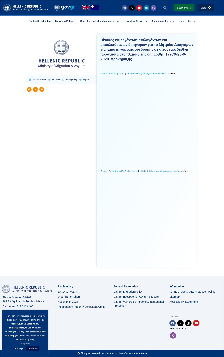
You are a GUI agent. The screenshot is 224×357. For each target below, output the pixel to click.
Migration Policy (64, 21)
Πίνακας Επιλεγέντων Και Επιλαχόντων (119, 171)
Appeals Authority (161, 21)
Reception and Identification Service (100, 21)
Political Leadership (40, 21)
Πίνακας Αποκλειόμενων (111, 73)
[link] (195, 335)
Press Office (185, 21)
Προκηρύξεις (71, 79)
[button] (164, 7)
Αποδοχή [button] (32, 348)
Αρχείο (86, 79)
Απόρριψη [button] (18, 348)
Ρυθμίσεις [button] (25, 343)
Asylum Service (135, 21)
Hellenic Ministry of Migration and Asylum (146, 73)
